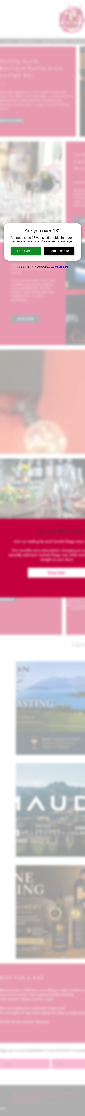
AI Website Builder (58, 267)
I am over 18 (25, 251)
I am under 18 (59, 251)
